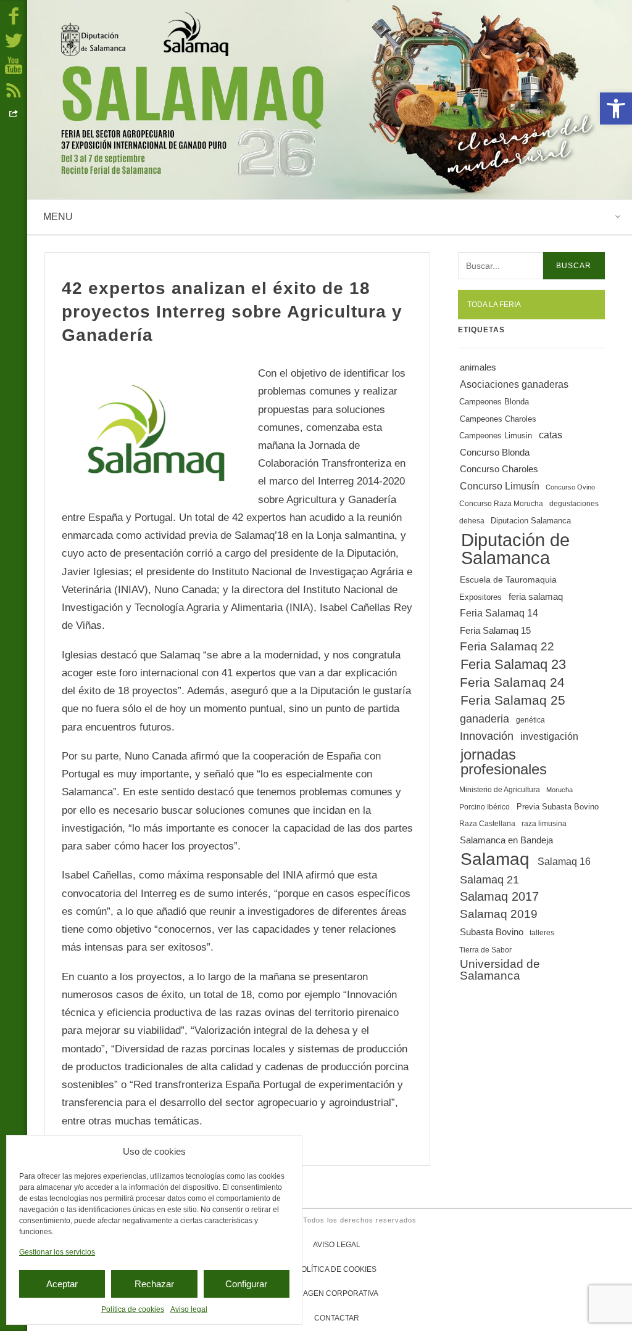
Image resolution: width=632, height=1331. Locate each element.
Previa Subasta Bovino (558, 806)
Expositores (480, 597)
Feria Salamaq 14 (499, 612)
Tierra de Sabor (485, 950)
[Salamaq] (329, 99)
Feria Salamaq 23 (513, 664)
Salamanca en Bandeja (506, 840)
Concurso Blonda (495, 452)
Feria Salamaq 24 (512, 682)
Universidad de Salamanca (500, 969)
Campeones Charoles (498, 419)
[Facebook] (13, 15)
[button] (616, 108)
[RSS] (13, 89)
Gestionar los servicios (57, 1252)
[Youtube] (13, 65)
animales (478, 367)
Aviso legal (188, 1309)
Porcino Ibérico (484, 807)
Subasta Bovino (491, 932)
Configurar (246, 1284)
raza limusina (544, 823)
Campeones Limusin (495, 436)
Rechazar (154, 1284)
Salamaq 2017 (499, 896)
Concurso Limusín (499, 485)
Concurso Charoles (499, 469)
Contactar (336, 1318)
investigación (549, 736)
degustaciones (574, 503)
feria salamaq (536, 596)
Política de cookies (132, 1309)
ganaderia (484, 719)
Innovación (487, 736)
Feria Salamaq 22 (507, 646)
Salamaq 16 (564, 861)
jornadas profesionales (503, 761)
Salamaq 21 (489, 880)
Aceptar (62, 1284)
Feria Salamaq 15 (495, 630)
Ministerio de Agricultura (499, 789)
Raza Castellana (487, 823)
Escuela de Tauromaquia (508, 579)
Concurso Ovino (570, 487)
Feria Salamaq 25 (512, 700)
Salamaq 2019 (499, 913)
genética (530, 720)
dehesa (471, 521)
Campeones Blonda (494, 402)
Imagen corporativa (336, 1293)
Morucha (559, 789)
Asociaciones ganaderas (514, 384)
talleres (542, 932)
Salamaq (495, 859)
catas (550, 435)
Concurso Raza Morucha (501, 503)
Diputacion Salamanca (531, 520)
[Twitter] (13, 40)
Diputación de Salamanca (515, 549)
